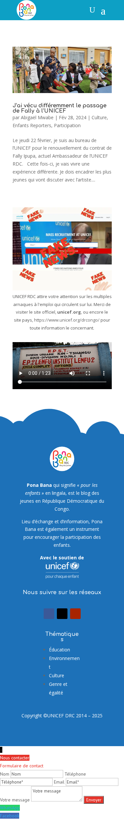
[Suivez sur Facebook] (49, 613)
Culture (99, 117)
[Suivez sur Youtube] (75, 613)
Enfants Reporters (32, 125)
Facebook (9, 816)
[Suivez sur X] (62, 613)
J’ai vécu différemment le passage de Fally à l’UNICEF (59, 108)
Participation (67, 125)
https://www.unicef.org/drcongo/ (67, 320)
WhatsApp (10, 808)
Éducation (59, 649)
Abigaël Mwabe (37, 117)
